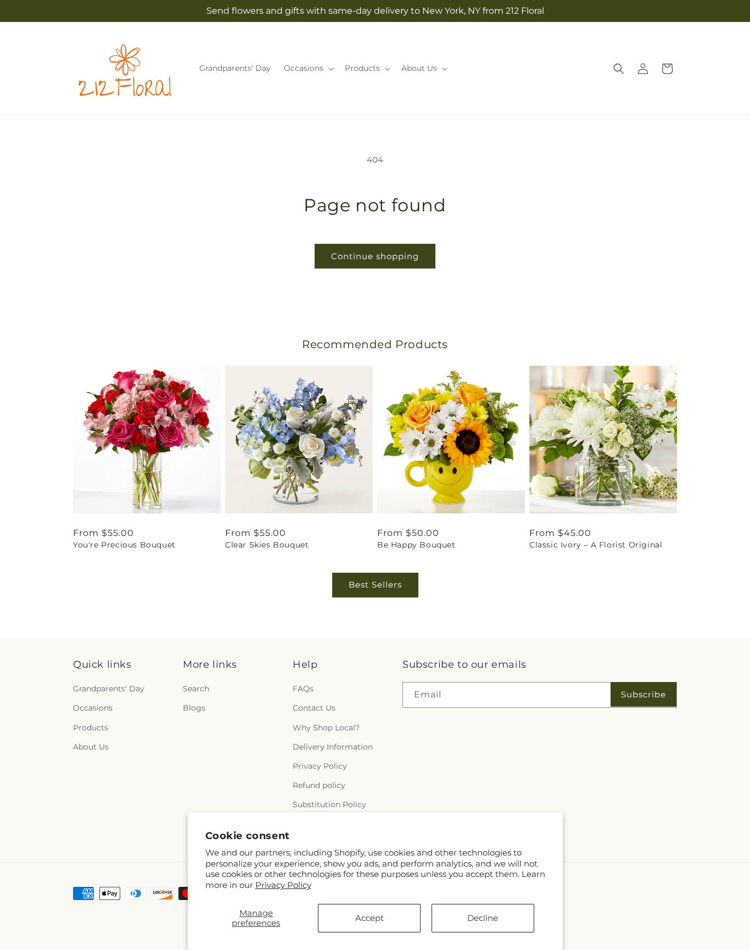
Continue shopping (375, 256)
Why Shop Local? (326, 728)
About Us (91, 747)
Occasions (93, 708)
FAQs (303, 689)
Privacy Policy (283, 885)
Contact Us (314, 708)
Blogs (194, 708)
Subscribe (643, 694)
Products (90, 728)
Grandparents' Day (108, 689)
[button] (307, 68)
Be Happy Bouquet (416, 545)
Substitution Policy (329, 804)
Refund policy (319, 785)
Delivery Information (333, 747)
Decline (482, 918)
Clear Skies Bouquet (267, 545)
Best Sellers (375, 584)
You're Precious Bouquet (124, 545)
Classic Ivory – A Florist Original (595, 545)
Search (196, 689)
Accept (369, 918)
